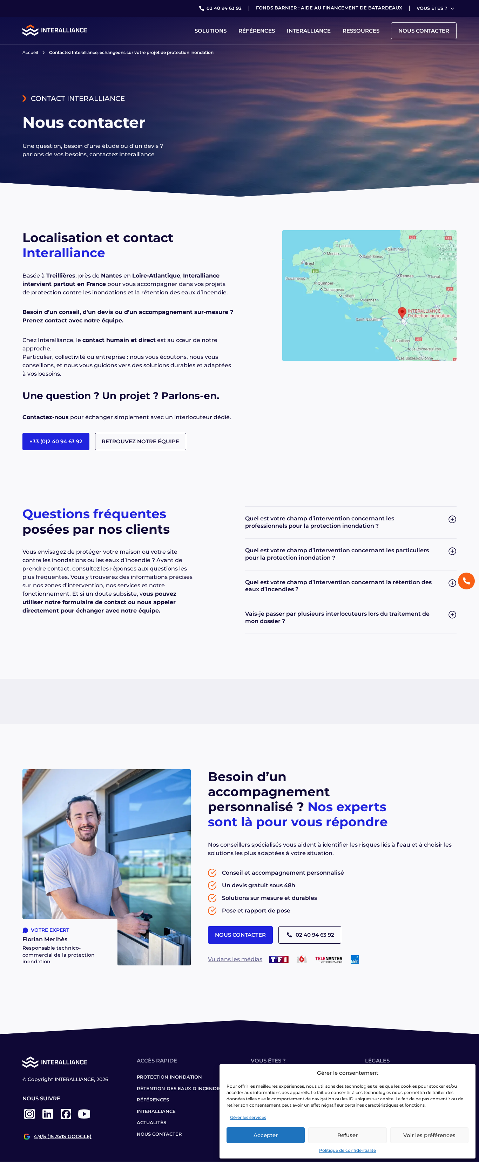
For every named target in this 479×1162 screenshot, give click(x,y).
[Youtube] (84, 1119)
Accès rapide (157, 1060)
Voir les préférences (429, 1135)
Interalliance (309, 30)
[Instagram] (29, 1119)
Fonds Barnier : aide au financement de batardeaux (329, 8)
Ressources (361, 30)
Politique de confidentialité (347, 1150)
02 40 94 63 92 (224, 8)
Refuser (347, 1135)
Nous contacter (423, 30)
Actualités (151, 1122)
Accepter (266, 1135)
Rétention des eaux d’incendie (179, 1088)
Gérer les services (248, 1117)
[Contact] (466, 581)
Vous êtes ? (432, 8)
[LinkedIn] (48, 1119)
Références (256, 30)
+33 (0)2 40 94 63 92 (55, 441)
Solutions (211, 30)
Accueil (30, 52)
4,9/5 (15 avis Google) (63, 1137)
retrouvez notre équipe (140, 441)
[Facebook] (66, 1119)
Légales (377, 1060)
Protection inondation (169, 1077)
